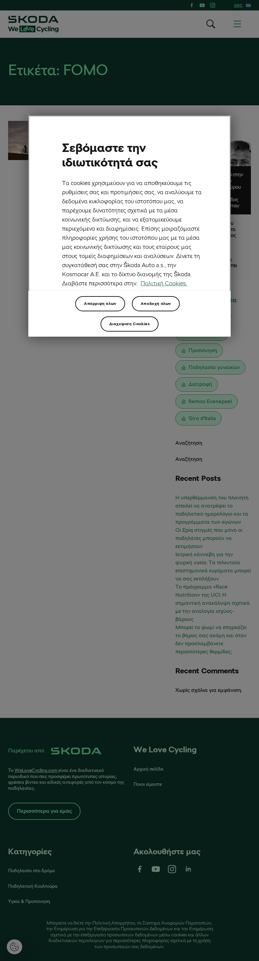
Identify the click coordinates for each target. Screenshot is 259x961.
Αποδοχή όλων (156, 303)
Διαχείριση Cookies (129, 323)
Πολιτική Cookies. (164, 282)
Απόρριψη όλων (100, 303)
